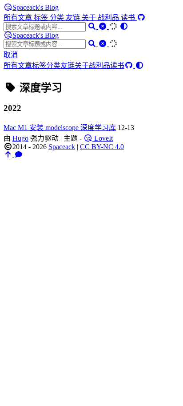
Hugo (20, 138)
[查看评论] (18, 154)
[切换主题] (123, 26)
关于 (90, 17)
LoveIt (102, 138)
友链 (74, 17)
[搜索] (93, 26)
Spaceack (61, 146)
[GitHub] (141, 17)
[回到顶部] (9, 154)
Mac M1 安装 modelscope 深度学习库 (60, 127)
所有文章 (19, 17)
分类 (58, 17)
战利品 (109, 17)
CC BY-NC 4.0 (102, 146)
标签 (42, 17)
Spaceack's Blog (35, 7)
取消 (11, 55)
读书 (129, 17)
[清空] (103, 26)
